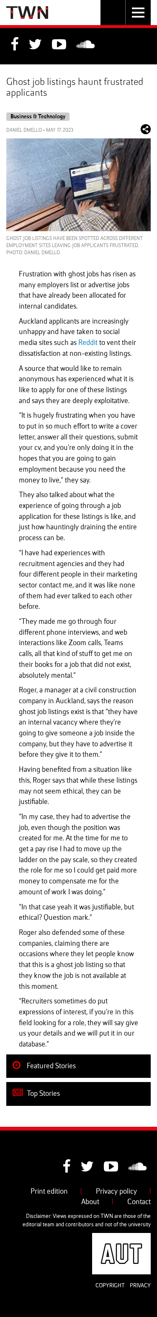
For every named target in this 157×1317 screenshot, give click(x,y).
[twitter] (35, 45)
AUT (144, 1238)
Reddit (88, 343)
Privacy (140, 1286)
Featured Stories (50, 1066)
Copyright (110, 1286)
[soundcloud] (85, 45)
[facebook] (14, 45)
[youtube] (59, 45)
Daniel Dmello (24, 130)
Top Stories (42, 1094)
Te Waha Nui (27, 12)
